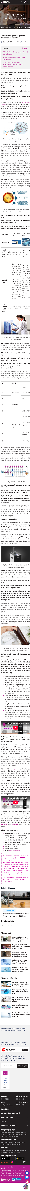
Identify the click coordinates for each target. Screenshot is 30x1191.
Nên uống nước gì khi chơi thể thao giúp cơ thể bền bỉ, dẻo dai (21, 999)
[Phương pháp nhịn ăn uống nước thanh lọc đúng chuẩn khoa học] (6, 1015)
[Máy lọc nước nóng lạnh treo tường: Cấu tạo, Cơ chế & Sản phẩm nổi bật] (6, 954)
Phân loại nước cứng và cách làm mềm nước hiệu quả (20, 991)
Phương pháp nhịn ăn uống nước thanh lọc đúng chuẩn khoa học (21, 1014)
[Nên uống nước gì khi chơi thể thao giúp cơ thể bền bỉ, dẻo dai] (6, 999)
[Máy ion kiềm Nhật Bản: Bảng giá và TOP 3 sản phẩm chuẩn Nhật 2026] (6, 946)
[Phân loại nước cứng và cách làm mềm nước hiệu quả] (6, 991)
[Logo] (6, 2)
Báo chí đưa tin (18, 27)
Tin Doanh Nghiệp (6, 27)
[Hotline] (27, 1182)
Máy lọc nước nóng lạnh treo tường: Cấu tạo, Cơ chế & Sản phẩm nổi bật (20, 954)
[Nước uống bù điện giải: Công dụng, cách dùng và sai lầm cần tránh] (6, 969)
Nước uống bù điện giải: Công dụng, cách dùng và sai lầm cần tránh (20, 969)
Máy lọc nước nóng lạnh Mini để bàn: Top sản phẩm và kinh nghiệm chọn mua (20, 939)
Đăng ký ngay (22, 1066)
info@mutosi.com (14, 851)
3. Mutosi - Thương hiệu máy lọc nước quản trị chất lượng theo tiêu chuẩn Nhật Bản (13, 65)
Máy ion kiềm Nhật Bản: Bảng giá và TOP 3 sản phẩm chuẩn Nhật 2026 (21, 946)
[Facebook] (27, 1173)
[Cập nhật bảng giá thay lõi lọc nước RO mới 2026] (6, 1007)
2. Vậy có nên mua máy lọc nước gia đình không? (14, 58)
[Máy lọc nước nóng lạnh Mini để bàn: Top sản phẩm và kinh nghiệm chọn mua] (6, 939)
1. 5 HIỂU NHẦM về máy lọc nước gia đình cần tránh (13, 53)
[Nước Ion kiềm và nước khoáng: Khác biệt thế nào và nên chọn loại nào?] (6, 962)
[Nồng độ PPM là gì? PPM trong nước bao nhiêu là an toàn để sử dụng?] (6, 984)
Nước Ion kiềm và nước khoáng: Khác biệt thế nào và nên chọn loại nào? (20, 962)
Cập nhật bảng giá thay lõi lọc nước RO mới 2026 (20, 1006)
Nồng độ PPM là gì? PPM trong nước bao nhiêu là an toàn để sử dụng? (20, 984)
